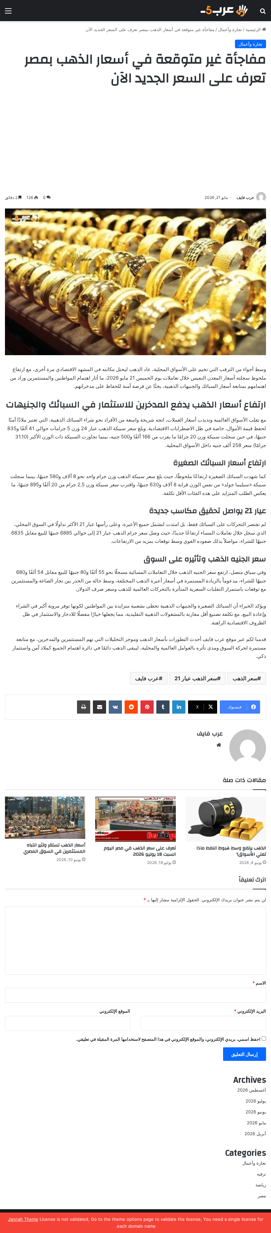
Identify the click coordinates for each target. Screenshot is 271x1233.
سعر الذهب (245, 678)
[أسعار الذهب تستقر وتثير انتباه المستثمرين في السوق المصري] (45, 818)
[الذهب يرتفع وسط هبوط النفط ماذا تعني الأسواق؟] (226, 819)
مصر (262, 1195)
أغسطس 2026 (251, 1090)
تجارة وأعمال (230, 29)
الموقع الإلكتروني (114, 1011)
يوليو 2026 (256, 1100)
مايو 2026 (256, 1122)
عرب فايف (245, 197)
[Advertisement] (135, 140)
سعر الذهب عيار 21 (195, 678)
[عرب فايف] (224, 11)
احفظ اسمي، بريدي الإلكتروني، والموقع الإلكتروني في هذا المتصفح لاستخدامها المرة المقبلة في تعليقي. (168, 1039)
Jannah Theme (23, 1219)
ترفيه (261, 1174)
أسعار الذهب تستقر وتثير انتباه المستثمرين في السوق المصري (54, 848)
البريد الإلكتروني (250, 1011)
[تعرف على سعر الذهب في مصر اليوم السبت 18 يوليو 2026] (135, 819)
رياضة (260, 1184)
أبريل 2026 (255, 1133)
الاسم (259, 983)
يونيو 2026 (256, 1111)
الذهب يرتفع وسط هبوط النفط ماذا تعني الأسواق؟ (231, 851)
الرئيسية (254, 29)
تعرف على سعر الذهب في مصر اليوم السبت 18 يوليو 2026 (140, 851)
